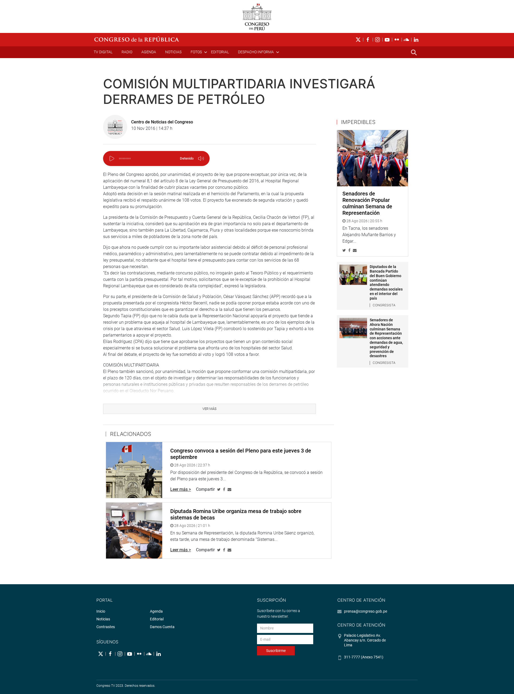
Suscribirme (276, 650)
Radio (127, 52)
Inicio (100, 611)
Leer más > (180, 489)
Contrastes (105, 627)
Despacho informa (256, 52)
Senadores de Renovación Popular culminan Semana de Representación (367, 203)
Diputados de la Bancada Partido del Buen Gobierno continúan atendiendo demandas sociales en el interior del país (386, 282)
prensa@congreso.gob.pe (365, 611)
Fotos (196, 52)
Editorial (220, 52)
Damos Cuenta (162, 627)
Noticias (173, 52)
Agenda (148, 52)
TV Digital (103, 52)
